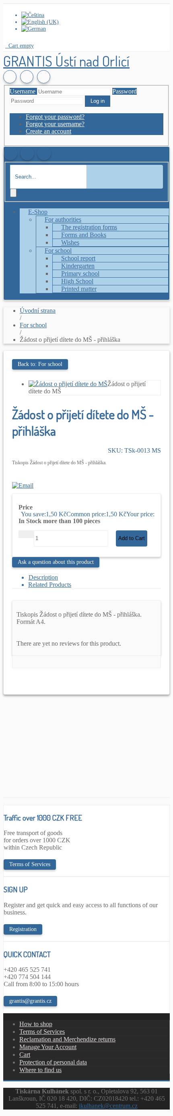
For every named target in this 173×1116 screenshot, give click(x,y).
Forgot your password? (55, 116)
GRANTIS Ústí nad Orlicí (66, 61)
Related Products (49, 584)
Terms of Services (29, 864)
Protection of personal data (53, 1062)
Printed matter (79, 288)
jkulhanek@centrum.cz (108, 1105)
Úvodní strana (38, 310)
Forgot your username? (55, 124)
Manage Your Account (47, 1046)
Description (43, 577)
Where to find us (40, 1069)
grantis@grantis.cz (30, 1001)
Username (22, 91)
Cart (24, 1054)
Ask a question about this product (56, 562)
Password (124, 91)
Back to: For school (40, 364)
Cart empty (20, 45)
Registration (23, 929)
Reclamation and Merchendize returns (67, 1039)
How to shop (35, 1023)
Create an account (48, 131)
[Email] (22, 485)
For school (33, 325)
